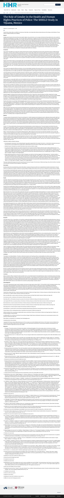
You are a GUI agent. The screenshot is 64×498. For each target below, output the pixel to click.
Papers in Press (37, 9)
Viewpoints (31, 9)
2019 (7, 12)
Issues (19, 9)
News (22, 9)
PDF (4, 30)
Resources (50, 9)
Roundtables (44, 9)
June (10, 12)
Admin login (59, 492)
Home (4, 12)
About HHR (6, 9)
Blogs (26, 9)
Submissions (13, 9)
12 (12, 12)
